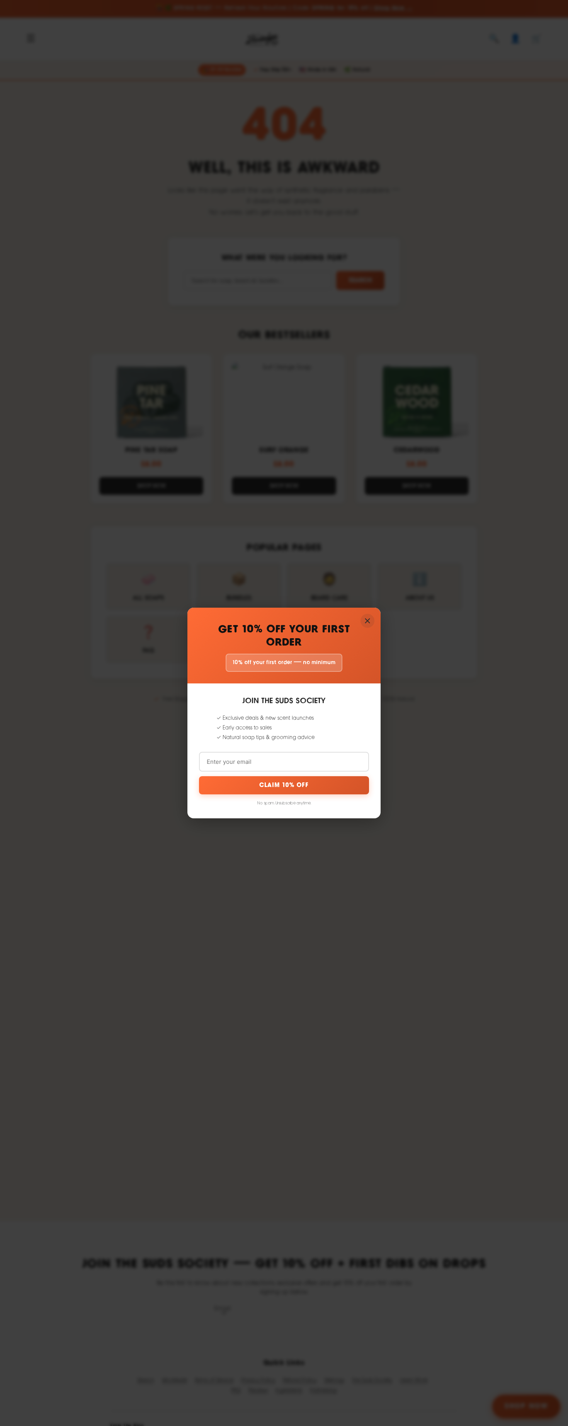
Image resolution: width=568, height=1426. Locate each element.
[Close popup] (367, 621)
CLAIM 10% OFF (284, 785)
